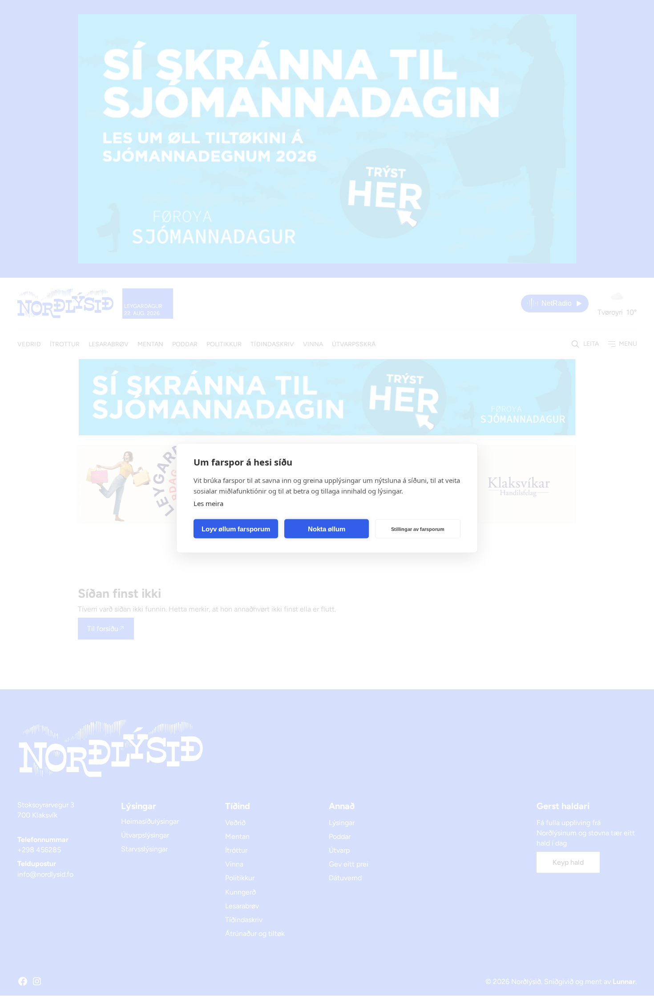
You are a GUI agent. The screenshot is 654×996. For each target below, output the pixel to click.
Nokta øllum (326, 528)
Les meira (208, 503)
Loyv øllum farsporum (236, 528)
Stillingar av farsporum (417, 528)
